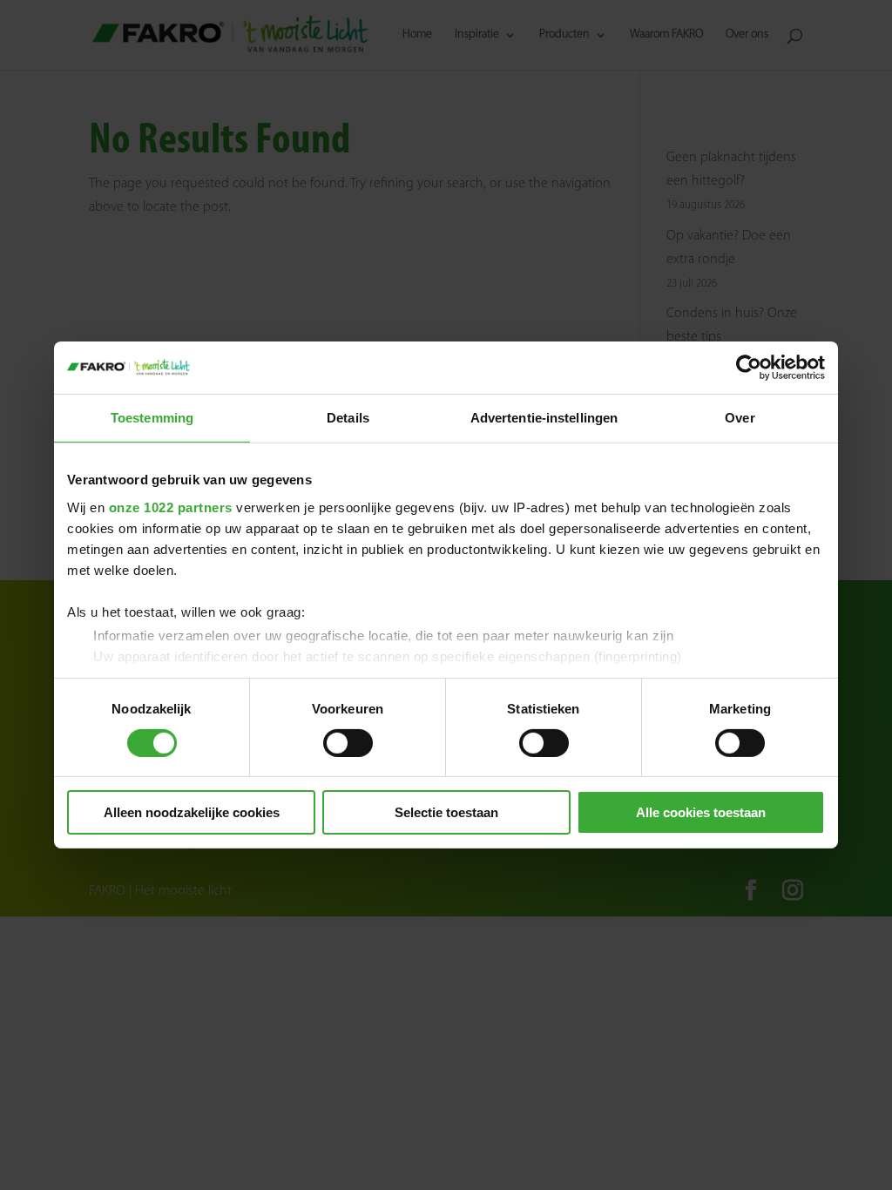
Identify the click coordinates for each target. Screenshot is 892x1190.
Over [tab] (739, 417)
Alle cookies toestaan (701, 812)
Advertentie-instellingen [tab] (544, 417)
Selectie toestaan (446, 812)
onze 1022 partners (171, 506)
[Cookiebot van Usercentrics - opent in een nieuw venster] (748, 368)
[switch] (348, 743)
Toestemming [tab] (152, 417)
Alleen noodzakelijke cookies (192, 812)
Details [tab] (348, 417)
